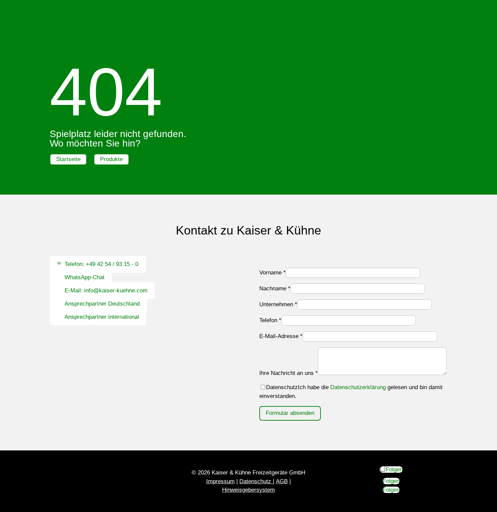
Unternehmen (278, 304)
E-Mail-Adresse (281, 336)
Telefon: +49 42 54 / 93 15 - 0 (101, 264)
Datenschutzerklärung (358, 387)
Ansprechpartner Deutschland (102, 303)
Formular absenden (290, 413)
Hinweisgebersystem (248, 490)
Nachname (274, 288)
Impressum (220, 481)
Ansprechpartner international (102, 317)
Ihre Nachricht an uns (288, 373)
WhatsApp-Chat (84, 277)
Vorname (272, 272)
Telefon (270, 320)
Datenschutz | (256, 481)
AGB (282, 481)
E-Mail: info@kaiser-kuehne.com (106, 290)
